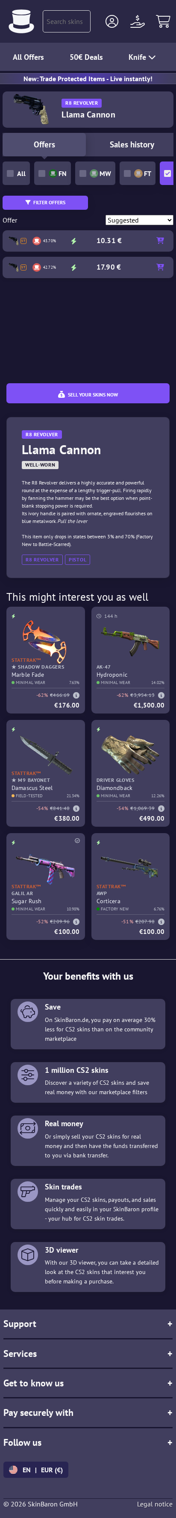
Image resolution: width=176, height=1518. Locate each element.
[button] (112, 21)
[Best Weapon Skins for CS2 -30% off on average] (21, 21)
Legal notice (155, 1504)
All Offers (28, 57)
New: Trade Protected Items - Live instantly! (88, 78)
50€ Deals (86, 57)
